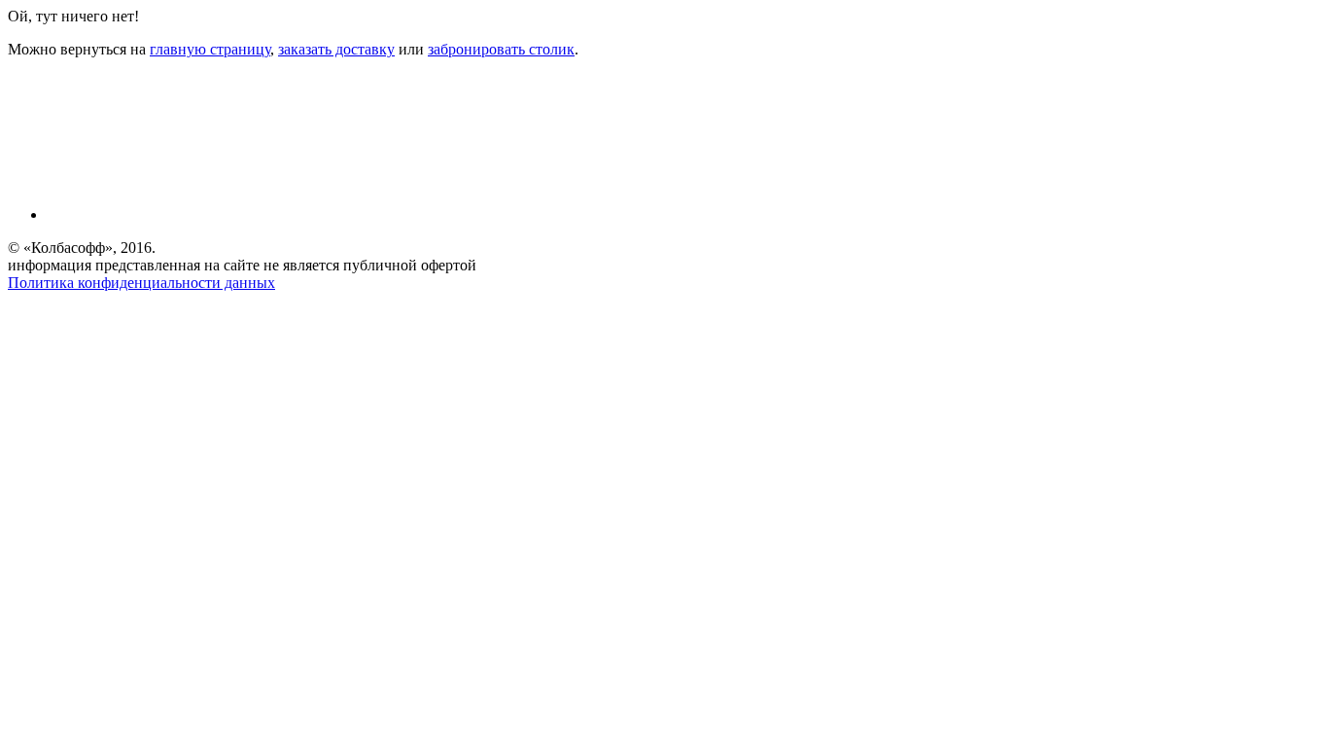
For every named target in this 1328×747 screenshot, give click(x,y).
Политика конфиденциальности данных (141, 282)
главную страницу (210, 49)
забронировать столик (501, 49)
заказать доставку (336, 49)
